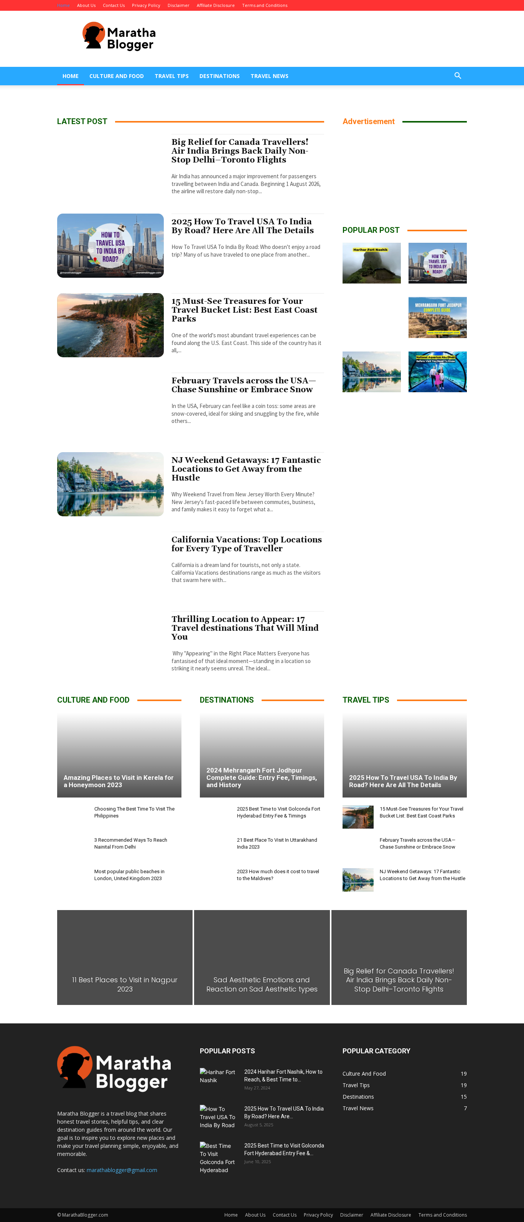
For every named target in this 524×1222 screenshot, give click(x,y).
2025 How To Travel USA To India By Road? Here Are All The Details (242, 226)
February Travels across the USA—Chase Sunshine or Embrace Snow (243, 385)
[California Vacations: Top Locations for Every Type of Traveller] (110, 564)
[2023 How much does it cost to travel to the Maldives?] (215, 880)
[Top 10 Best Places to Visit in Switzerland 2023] (372, 480)
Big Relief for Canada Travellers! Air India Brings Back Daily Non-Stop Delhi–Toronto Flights (240, 151)
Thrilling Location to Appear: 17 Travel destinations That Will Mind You (245, 628)
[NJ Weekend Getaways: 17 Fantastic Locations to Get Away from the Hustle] (110, 484)
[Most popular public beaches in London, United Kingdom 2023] (72, 880)
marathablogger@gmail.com (122, 1170)
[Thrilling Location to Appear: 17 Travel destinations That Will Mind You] (110, 643)
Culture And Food (116, 76)
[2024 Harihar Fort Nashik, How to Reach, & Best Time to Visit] (372, 263)
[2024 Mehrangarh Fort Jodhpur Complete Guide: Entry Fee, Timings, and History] (438, 317)
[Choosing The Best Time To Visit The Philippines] (72, 817)
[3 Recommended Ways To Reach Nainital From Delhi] (72, 848)
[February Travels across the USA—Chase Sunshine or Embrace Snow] (110, 405)
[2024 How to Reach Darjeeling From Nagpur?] (372, 426)
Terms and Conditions (264, 5)
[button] (457, 76)
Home (63, 5)
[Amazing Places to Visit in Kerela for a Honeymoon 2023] (119, 755)
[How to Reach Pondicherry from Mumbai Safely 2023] (438, 426)
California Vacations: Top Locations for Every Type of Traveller (246, 544)
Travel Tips (172, 76)
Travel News (269, 76)
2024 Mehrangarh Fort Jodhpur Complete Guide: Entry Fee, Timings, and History (261, 777)
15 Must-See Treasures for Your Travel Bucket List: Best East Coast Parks (244, 310)
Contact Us (114, 5)
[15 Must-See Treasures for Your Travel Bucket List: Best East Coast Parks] (110, 325)
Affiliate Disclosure (216, 5)
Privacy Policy (146, 5)
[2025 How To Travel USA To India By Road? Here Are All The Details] (110, 246)
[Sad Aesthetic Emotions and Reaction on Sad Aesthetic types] (262, 957)
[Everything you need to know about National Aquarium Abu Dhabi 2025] (438, 372)
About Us (86, 5)
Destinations (219, 76)
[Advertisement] (327, 39)
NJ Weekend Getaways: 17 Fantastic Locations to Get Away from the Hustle (246, 469)
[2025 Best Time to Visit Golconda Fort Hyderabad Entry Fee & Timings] (372, 317)
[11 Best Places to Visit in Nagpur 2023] (125, 957)
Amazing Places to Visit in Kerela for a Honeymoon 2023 (119, 781)
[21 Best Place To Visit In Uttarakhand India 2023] (215, 848)
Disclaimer (178, 5)
